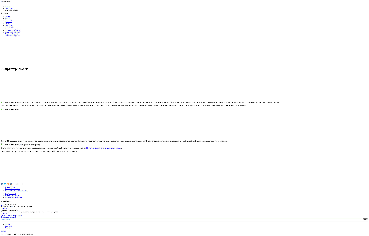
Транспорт (8, 22)
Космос (7, 23)
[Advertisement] (58, 51)
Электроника (9, 27)
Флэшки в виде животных (13, 197)
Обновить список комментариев (11, 215)
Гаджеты (7, 16)
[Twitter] (5, 184)
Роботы (7, 18)
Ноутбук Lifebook (10, 194)
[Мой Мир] (11, 184)
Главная (7, 224)
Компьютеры (9, 25)
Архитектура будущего (12, 32)
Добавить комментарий (8, 217)
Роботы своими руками (12, 36)
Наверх (3, 231)
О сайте (7, 228)
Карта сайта (8, 226)
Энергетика (8, 20)
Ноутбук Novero (10, 187)
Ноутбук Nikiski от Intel (12, 195)
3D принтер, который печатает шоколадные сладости (103, 148)
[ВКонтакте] (2, 184)
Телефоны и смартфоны (12, 29)
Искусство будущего (11, 34)
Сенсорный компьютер (12, 189)
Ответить (4, 208)
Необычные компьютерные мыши (16, 190)
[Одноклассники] (8, 184)
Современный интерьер (12, 30)
